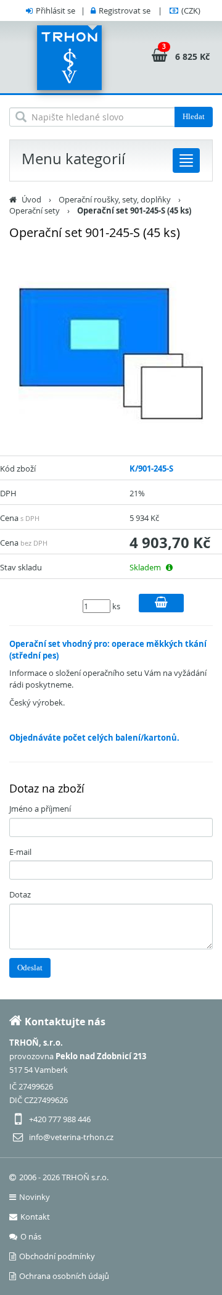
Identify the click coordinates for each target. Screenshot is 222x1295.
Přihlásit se (55, 10)
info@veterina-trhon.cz (71, 1137)
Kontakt (35, 1216)
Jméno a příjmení (40, 808)
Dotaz (20, 894)
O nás (30, 1236)
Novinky (34, 1196)
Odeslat (30, 967)
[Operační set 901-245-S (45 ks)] (111, 353)
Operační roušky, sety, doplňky (115, 199)
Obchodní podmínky (57, 1256)
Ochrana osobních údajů (64, 1275)
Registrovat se (124, 10)
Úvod (31, 199)
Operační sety (34, 210)
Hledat (194, 116)
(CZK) (190, 10)
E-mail (20, 851)
